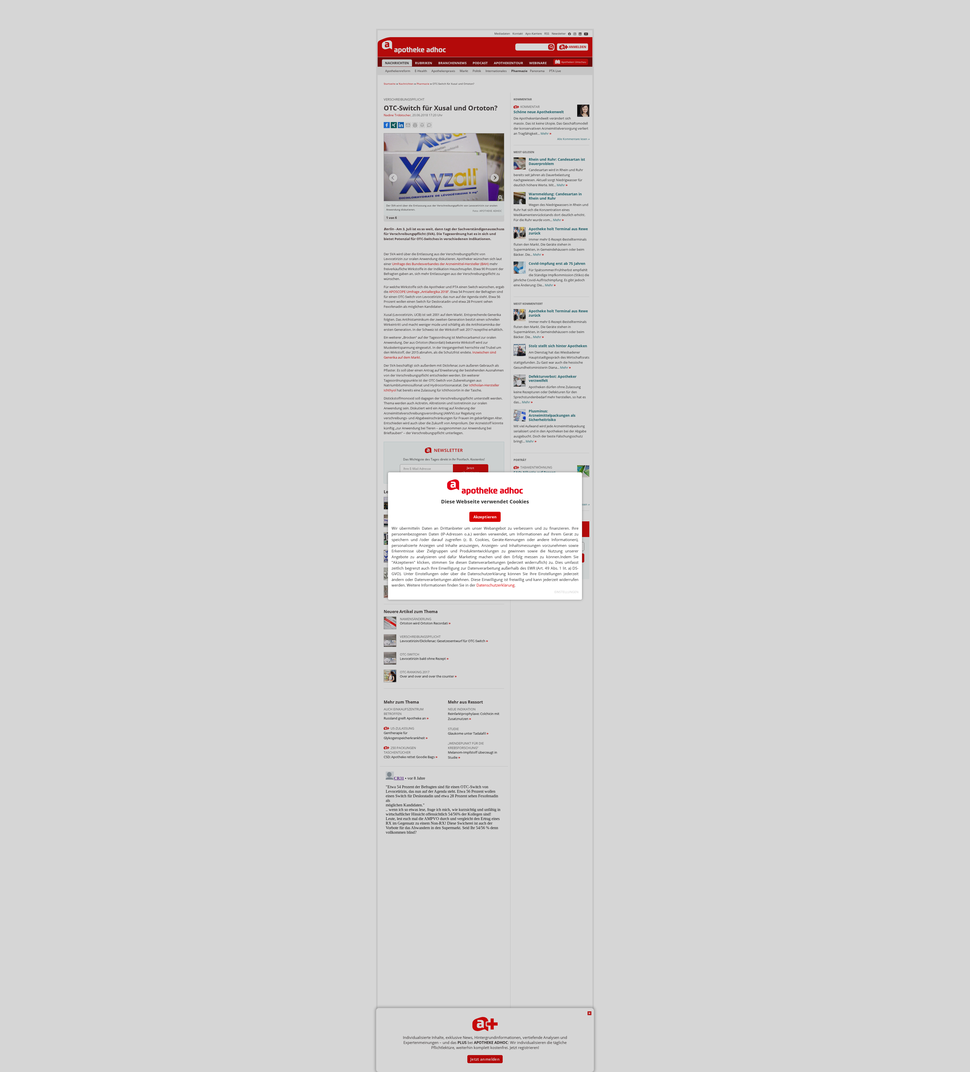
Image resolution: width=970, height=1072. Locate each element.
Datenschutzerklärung (495, 585)
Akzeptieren (485, 516)
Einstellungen (566, 592)
